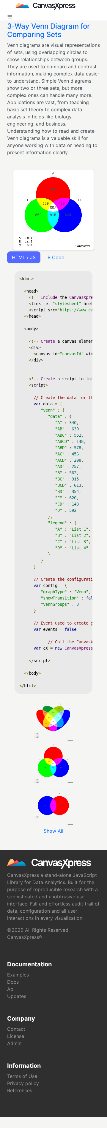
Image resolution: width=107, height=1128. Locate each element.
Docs (13, 982)
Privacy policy (23, 1083)
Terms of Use (22, 1076)
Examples (18, 975)
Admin (14, 1043)
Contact (16, 1029)
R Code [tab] (56, 257)
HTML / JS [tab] (24, 257)
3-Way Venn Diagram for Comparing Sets (48, 30)
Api (11, 989)
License (15, 1036)
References (19, 1090)
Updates (16, 996)
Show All (53, 831)
